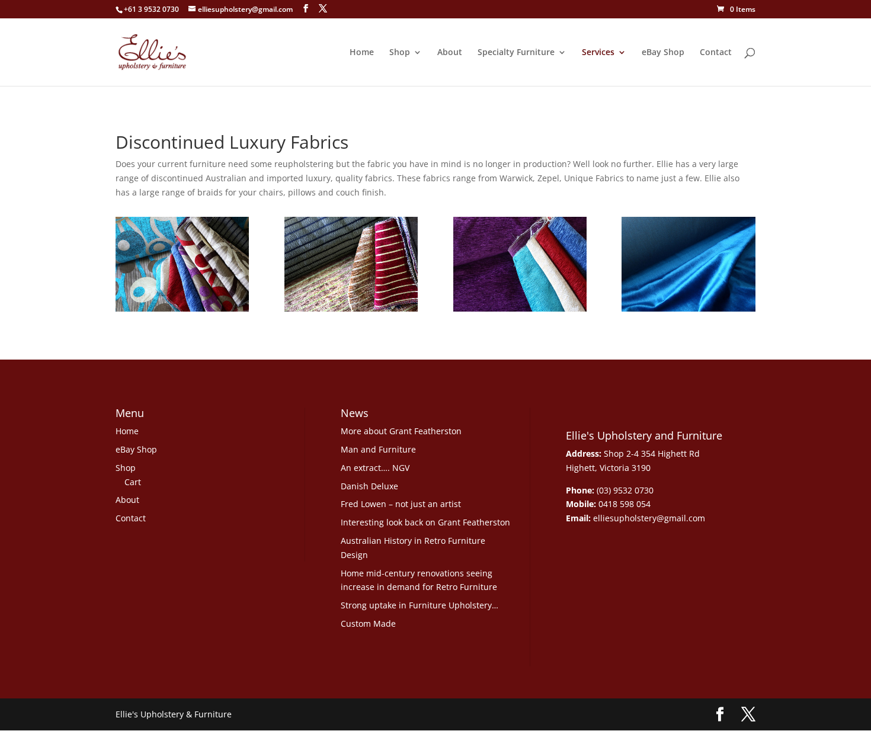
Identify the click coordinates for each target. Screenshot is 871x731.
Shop (399, 52)
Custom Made (368, 623)
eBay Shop (663, 52)
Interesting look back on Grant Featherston (425, 522)
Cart (132, 482)
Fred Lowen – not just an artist (401, 503)
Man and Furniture (378, 449)
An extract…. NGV (375, 467)
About (449, 52)
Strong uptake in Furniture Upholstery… (419, 605)
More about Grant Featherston (401, 431)
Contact (716, 52)
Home (362, 52)
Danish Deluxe (369, 486)
